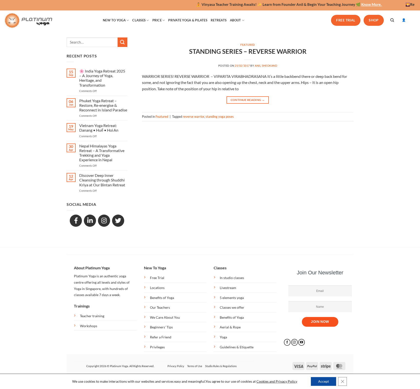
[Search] (392, 20)
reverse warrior (193, 116)
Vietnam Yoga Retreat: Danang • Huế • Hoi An (98, 127)
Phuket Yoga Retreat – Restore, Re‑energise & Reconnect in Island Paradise (103, 105)
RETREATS (219, 20)
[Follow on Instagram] (294, 342)
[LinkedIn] (90, 221)
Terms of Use (194, 366)
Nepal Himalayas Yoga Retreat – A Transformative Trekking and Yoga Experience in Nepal (101, 153)
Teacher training (92, 316)
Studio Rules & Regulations (221, 366)
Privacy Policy (175, 366)
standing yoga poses (220, 116)
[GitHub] (118, 221)
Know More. (364, 4)
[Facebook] (76, 221)
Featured (247, 44)
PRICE (157, 20)
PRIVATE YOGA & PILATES (187, 20)
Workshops (88, 326)
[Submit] (122, 42)
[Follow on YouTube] (301, 342)
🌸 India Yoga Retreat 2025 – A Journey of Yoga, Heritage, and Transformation (102, 78)
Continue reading (248, 100)
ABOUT (235, 20)
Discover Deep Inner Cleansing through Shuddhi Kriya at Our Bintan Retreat (102, 180)
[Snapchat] (104, 221)
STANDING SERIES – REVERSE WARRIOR (247, 51)
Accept (323, 381)
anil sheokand (266, 65)
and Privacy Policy (283, 381)
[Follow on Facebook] (287, 342)
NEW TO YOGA (114, 20)
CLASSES (139, 20)
